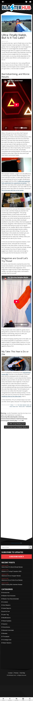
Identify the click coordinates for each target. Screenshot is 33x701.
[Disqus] (16, 455)
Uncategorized (7, 640)
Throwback (6, 636)
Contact (30, 1)
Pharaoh (14, 406)
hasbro (28, 404)
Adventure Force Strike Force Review (12, 579)
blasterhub (24, 404)
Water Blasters (7, 643)
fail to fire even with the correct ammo (12, 190)
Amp (18, 404)
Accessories (6, 592)
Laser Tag (6, 614)
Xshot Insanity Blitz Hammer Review (12, 583)
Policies (16, 673)
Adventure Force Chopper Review (11, 575)
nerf (30, 404)
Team (23, 700)
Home (3, 700)
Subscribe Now (16, 557)
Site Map (22, 673)
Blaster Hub (16, 7)
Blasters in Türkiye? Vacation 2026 (11, 570)
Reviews (10, 700)
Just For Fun (6, 611)
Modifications (7, 618)
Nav (29, 700)
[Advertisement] (16, 526)
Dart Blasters (6, 605)
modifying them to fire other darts (11, 396)
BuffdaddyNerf (28, 406)
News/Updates (7, 621)
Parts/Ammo (6, 627)
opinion (11, 406)
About (26, 1)
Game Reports (7, 608)
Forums (16, 700)
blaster (21, 404)
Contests (5, 602)
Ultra (17, 406)
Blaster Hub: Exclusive (9, 596)
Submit (30, 547)
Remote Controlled (8, 630)
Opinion (12, 404)
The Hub (3, 1)
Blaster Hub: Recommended (11, 599)
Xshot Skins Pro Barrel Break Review (12, 566)
